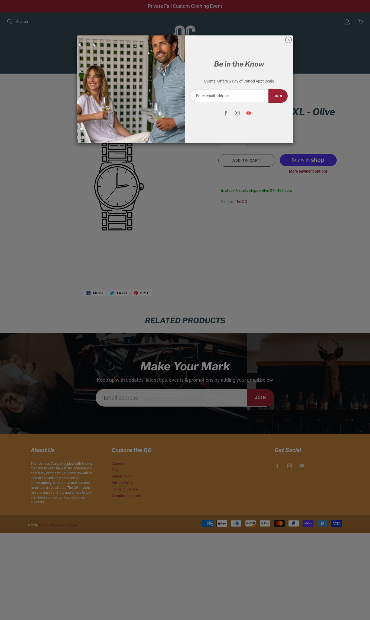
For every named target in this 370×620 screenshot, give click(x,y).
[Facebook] (226, 113)
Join (278, 96)
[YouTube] (248, 113)
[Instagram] (237, 113)
